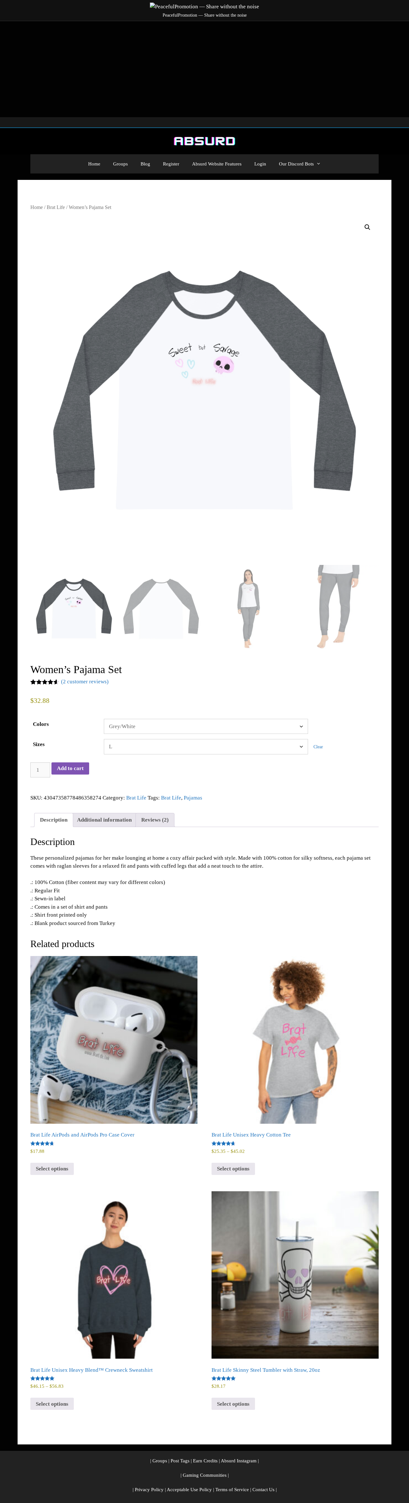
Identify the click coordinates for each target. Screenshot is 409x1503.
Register (171, 163)
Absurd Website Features (217, 163)
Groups (120, 163)
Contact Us (263, 1489)
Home (94, 163)
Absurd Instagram (239, 1460)
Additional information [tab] (104, 820)
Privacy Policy (149, 1489)
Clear (318, 746)
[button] (367, 227)
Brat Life (56, 207)
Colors (41, 724)
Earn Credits (205, 1460)
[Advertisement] (204, 69)
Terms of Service (232, 1489)
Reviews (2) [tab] (155, 820)
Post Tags (180, 1460)
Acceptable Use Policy (189, 1489)
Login (260, 163)
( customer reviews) (85, 682)
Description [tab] (53, 820)
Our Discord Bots (296, 163)
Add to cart (70, 768)
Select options (52, 1169)
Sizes (39, 744)
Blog (145, 163)
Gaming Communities (205, 1475)
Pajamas (193, 798)
